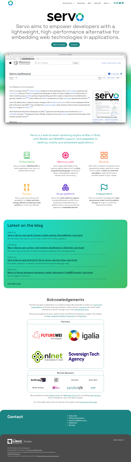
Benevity (83, 316)
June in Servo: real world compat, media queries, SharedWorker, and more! (45, 235)
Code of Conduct (118, 440)
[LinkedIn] (122, 3)
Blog (89, 3)
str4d (93, 388)
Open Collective (53, 316)
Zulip (57, 395)
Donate (74, 44)
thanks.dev (70, 316)
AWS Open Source (71, 395)
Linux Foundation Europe (34, 450)
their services (95, 395)
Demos (96, 3)
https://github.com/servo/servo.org (48, 456)
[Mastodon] (117, 3)
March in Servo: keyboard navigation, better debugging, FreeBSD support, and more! (50, 272)
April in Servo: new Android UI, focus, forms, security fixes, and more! (42, 260)
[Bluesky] (119, 3)
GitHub (63, 316)
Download (81, 3)
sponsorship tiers (81, 309)
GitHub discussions (76, 418)
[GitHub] (114, 3)
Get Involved (67, 3)
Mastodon (73, 423)
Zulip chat (73, 416)
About (106, 3)
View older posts (14, 284)
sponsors (83, 307)
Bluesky (72, 425)
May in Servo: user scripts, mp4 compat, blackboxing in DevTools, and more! (45, 247)
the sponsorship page (88, 402)
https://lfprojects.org (13, 454)
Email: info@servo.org (78, 420)
